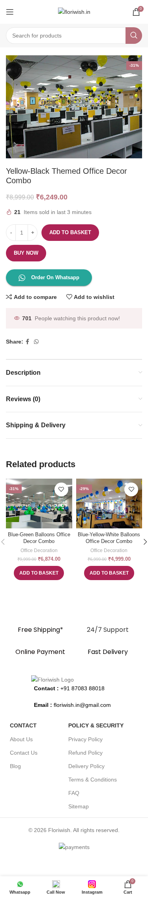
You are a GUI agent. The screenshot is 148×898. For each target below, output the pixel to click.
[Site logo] (74, 11)
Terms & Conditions (92, 779)
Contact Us (23, 753)
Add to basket (70, 232)
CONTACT (23, 725)
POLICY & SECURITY (96, 725)
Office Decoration (39, 550)
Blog (15, 766)
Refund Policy (85, 753)
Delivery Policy (86, 766)
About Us (21, 739)
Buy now (26, 253)
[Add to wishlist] (61, 489)
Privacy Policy (85, 739)
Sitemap (78, 806)
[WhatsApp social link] (36, 341)
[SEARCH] (134, 35)
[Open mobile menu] (10, 12)
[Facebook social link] (27, 341)
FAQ (73, 793)
